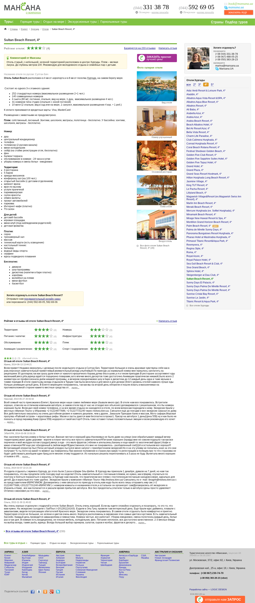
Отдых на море (53, 21)
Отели (45, 29)
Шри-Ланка (44, 570)
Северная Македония (86, 570)
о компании (33, 12)
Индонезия (27, 565)
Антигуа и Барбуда (128, 555)
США (143, 555)
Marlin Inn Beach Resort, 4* (201, 203)
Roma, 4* (191, 252)
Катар (25, 572)
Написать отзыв (168, 48)
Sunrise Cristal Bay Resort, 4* (202, 294)
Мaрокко (8, 560)
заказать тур (237, 12)
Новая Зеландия (163, 558)
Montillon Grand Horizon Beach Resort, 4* (209, 222)
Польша (80, 565)
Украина (80, 574)
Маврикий (9, 562)
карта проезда (205, 12)
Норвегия (80, 562)
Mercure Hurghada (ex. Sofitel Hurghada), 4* (210, 210)
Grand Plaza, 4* (195, 170)
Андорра (60, 560)
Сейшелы (9, 567)
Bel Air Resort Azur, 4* (198, 128)
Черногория (106, 560)
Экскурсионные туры (82, 21)
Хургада (35, 29)
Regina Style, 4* (195, 248)
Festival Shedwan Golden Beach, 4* (206, 151)
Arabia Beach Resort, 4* (199, 120)
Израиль (26, 560)
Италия (59, 577)
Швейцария (106, 565)
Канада (122, 567)
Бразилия (123, 562)
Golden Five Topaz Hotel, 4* (201, 162)
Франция (105, 555)
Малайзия (27, 577)
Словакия (80, 572)
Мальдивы (43, 555)
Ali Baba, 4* (192, 109)
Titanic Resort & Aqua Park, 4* (202, 301)
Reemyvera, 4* (194, 244)
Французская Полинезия (167, 560)
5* (212, 84)
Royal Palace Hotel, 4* (198, 259)
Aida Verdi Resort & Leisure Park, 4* (206, 90)
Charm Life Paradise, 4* (199, 136)
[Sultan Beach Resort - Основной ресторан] (157, 169)
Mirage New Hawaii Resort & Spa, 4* (206, 218)
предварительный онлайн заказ (42, 299)
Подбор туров (236, 22)
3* (199, 84)
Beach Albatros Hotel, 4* (199, 124)
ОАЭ (40, 558)
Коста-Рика (124, 570)
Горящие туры (30, 21)
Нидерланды (82, 560)
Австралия (160, 555)
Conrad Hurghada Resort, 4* (202, 143)
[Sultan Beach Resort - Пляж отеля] (157, 204)
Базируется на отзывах (140, 48)
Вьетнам (26, 558)
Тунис (7, 572)
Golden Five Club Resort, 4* (201, 155)
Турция (42, 565)
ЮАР (6, 574)
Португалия (81, 567)
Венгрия (60, 567)
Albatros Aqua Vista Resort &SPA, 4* (206, 98)
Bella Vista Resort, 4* (197, 132)
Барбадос (124, 560)
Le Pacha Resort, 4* (197, 189)
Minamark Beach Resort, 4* (201, 214)
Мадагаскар (10, 565)
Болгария (60, 562)
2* (194, 84)
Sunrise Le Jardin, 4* (197, 297)
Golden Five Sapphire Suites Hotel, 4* (207, 158)
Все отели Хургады (199, 305)
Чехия (104, 562)
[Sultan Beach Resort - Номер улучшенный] (157, 135)
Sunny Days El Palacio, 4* (200, 282)
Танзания (9, 570)
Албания (60, 558)
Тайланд (42, 562)
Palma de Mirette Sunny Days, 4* (204, 229)
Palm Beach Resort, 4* (198, 225)
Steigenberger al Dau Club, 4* (202, 275)
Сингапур (43, 560)
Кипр (78, 555)
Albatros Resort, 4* (196, 105)
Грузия (59, 572)
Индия (25, 562)
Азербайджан (28, 555)
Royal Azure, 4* (194, 256)
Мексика (123, 574)
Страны (217, 22)
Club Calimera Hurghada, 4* (201, 139)
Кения (7, 558)
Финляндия (81, 577)
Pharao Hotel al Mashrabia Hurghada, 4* (208, 237)
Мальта (79, 558)
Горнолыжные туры (113, 21)
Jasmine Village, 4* (196, 181)
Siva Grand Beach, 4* (198, 267)
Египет (24, 29)
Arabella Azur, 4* (195, 113)
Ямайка (145, 558)
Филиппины (44, 567)
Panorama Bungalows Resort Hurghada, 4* (209, 233)
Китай (25, 574)
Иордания (27, 567)
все (188, 84)
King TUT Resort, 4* (197, 185)
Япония (42, 572)
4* (206, 84)
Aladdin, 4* (192, 94)
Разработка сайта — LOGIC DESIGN (208, 589)
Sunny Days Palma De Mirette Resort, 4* (208, 286)
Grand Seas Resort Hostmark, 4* (204, 173)
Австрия (60, 555)
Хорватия (105, 558)
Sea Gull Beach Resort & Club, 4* (204, 263)
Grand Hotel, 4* (194, 166)
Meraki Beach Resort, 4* (199, 207)
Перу (121, 577)
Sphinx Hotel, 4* (195, 271)
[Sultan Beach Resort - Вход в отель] (157, 239)
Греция (59, 570)
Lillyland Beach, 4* (196, 192)
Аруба (122, 558)
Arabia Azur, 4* (194, 117)
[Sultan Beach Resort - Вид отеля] (157, 100)
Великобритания (64, 565)
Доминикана (125, 565)
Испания (60, 574)
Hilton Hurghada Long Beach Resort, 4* (208, 177)
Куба (121, 572)
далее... (75, 387)
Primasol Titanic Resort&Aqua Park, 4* (207, 241)
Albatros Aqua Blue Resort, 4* (202, 102)
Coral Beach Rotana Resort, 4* (203, 147)
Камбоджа (27, 570)
